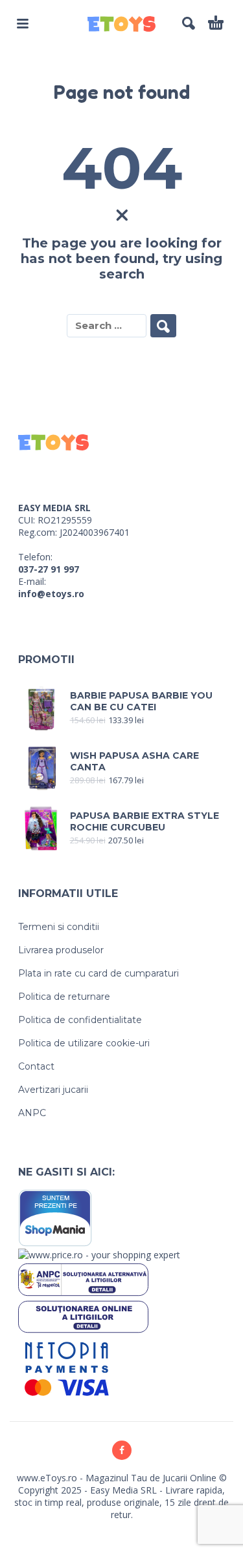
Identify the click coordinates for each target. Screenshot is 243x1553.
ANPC (32, 1113)
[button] (22, 23)
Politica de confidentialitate (80, 1020)
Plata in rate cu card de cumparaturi (98, 973)
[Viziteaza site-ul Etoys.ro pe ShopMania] (55, 1217)
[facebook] (122, 1450)
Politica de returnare (64, 996)
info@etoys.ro (51, 593)
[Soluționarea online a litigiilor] (83, 1315)
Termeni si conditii (58, 927)
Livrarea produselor (61, 950)
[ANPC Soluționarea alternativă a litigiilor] (83, 1279)
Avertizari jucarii (53, 1089)
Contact (36, 1066)
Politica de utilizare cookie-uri (84, 1043)
